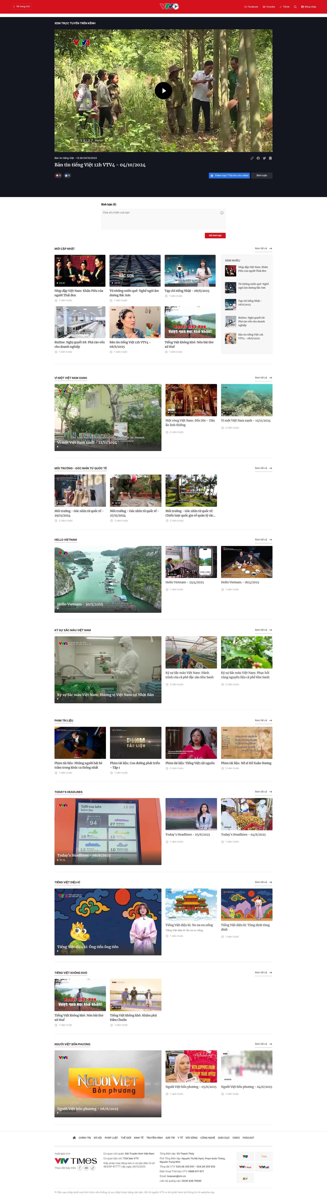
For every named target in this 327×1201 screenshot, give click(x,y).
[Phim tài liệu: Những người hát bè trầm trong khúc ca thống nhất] (80, 743)
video (236, 1137)
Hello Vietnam (65, 539)
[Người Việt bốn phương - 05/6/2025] (191, 1066)
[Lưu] (270, 158)
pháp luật (111, 1137)
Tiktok (286, 6)
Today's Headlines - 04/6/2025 (243, 834)
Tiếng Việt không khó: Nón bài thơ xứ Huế (189, 344)
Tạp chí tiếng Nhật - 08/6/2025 (187, 291)
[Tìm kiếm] (295, 6)
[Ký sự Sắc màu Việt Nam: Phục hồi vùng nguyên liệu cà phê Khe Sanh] (246, 652)
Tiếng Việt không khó (70, 972)
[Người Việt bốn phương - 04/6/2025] (246, 1066)
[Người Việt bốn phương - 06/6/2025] (107, 1083)
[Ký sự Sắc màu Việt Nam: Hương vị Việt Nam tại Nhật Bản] (107, 669)
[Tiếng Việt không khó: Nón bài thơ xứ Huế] (190, 322)
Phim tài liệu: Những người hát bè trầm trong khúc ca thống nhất (78, 765)
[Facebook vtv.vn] (79, 1167)
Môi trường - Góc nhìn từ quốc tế (80, 468)
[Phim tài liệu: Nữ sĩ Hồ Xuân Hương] (246, 743)
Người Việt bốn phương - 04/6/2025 (246, 1087)
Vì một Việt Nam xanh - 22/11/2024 (87, 442)
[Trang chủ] (74, 1138)
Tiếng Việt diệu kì (67, 882)
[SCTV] (245, 1178)
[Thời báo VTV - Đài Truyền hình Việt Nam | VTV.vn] (76, 1161)
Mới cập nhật (64, 248)
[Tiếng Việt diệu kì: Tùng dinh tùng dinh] (246, 905)
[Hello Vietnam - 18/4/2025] (246, 562)
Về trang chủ (23, 6)
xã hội (98, 1137)
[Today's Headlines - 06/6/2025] (107, 831)
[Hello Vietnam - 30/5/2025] (107, 579)
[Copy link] (252, 158)
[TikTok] (92, 1167)
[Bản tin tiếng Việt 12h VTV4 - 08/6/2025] (135, 322)
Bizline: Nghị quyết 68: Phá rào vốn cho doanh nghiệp (79, 344)
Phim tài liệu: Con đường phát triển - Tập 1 (135, 765)
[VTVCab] (263, 1167)
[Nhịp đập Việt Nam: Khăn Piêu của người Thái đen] (230, 270)
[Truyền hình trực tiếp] (169, 6)
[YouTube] (86, 1167)
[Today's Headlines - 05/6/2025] (191, 814)
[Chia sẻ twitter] (264, 158)
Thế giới (126, 1137)
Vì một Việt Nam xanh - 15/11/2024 (246, 420)
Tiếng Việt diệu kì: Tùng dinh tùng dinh (245, 927)
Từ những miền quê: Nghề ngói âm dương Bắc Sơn (134, 293)
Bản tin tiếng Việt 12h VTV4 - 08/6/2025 (130, 344)
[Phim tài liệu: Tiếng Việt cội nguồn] (191, 743)
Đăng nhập (310, 6)
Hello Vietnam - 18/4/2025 (240, 582)
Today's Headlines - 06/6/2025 (84, 855)
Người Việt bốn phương (72, 1044)
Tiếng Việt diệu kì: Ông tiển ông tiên (88, 947)
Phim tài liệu (63, 720)
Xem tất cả (261, 248)
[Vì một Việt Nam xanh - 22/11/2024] (107, 417)
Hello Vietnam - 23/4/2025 (185, 582)
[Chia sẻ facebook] (258, 158)
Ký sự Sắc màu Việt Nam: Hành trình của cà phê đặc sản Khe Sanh (190, 675)
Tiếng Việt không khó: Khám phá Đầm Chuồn (133, 1018)
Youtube (270, 6)
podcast (248, 1137)
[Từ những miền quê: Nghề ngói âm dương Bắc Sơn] (230, 287)
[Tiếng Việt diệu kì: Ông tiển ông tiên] (107, 922)
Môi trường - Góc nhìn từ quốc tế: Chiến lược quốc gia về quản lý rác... (190, 513)
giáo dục (224, 1137)
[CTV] (245, 1167)
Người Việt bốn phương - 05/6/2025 (191, 1087)
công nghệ (207, 1137)
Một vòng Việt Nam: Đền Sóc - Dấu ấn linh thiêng (190, 423)
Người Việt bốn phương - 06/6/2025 (87, 1109)
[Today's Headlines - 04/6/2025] (246, 814)
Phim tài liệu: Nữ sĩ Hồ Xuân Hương (246, 763)
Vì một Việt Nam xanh (70, 378)
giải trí (170, 1137)
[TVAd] (263, 1156)
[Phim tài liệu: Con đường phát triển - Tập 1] (135, 743)
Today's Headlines (68, 792)
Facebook (253, 6)
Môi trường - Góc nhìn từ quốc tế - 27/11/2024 (134, 513)
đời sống (192, 1137)
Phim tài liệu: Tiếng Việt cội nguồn (190, 763)
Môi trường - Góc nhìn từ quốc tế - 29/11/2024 (79, 513)
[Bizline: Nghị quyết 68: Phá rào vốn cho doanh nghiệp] (79, 322)
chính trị (85, 1137)
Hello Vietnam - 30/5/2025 (80, 604)
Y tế (180, 1137)
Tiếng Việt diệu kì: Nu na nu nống (189, 925)
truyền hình (154, 1137)
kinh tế (138, 1137)
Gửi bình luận (215, 235)
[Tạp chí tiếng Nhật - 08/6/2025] (190, 271)
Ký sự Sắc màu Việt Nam (72, 630)
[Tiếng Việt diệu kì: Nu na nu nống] (191, 905)
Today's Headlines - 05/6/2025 (188, 834)
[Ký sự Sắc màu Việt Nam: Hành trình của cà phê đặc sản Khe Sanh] (191, 652)
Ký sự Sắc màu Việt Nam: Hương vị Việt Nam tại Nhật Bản (105, 695)
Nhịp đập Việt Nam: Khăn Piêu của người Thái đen (78, 293)
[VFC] (245, 1156)
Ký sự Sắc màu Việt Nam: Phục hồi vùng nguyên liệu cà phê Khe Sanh (245, 675)
